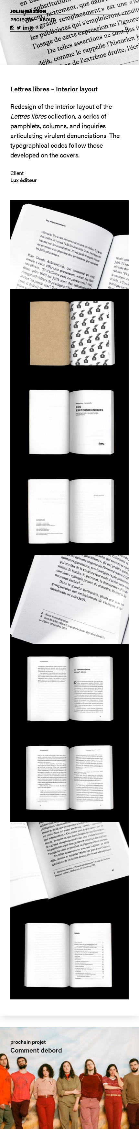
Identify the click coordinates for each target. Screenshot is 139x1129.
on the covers (59, 154)
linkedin (25, 28)
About (47, 19)
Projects (21, 19)
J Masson (28, 11)
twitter (19, 28)
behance (32, 28)
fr (127, 28)
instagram (12, 28)
